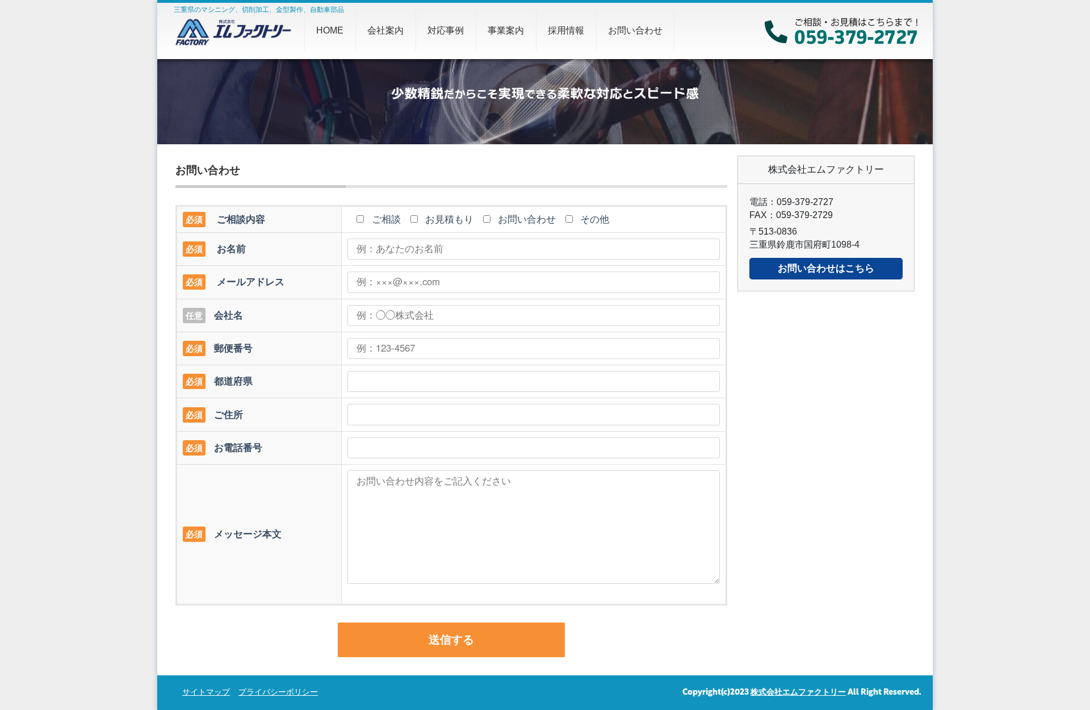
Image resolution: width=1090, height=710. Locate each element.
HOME (329, 30)
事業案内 (506, 30)
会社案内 (385, 30)
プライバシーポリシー (278, 692)
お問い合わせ (635, 30)
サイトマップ (206, 692)
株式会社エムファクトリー (798, 692)
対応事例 (445, 30)
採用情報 (566, 30)
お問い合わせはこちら (826, 268)
